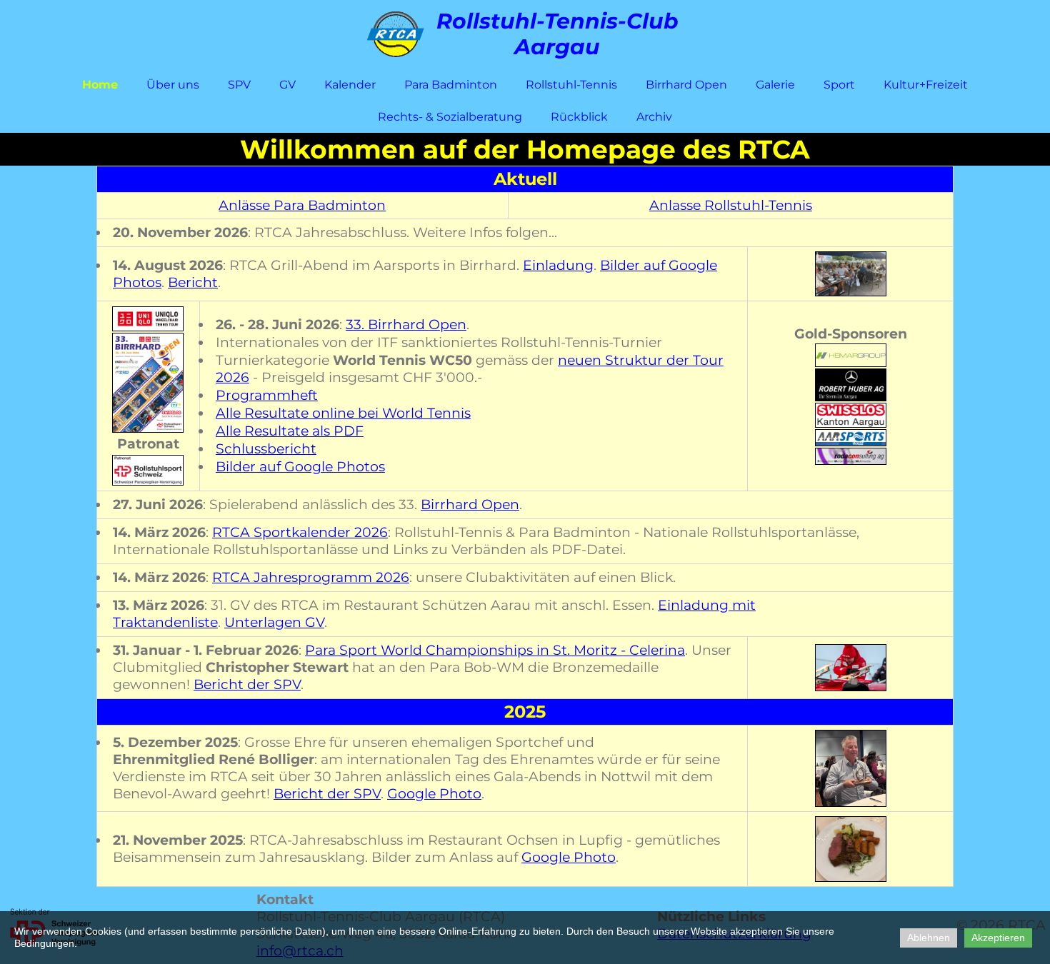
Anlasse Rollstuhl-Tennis (730, 205)
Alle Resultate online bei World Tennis (343, 413)
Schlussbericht (266, 449)
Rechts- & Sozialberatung (450, 117)
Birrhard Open (686, 84)
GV (287, 84)
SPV (239, 84)
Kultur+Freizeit (926, 84)
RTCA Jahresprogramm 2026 (310, 577)
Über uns (172, 84)
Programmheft (267, 395)
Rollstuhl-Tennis (571, 84)
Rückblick (579, 117)
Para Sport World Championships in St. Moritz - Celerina (495, 650)
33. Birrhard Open (406, 324)
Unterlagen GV (274, 622)
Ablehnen (928, 937)
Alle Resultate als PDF (290, 431)
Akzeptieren (998, 937)
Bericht (193, 282)
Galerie (775, 84)
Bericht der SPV (247, 684)
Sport (839, 84)
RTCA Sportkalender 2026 (300, 532)
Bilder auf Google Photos (300, 466)
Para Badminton (450, 84)
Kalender (350, 84)
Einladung (558, 265)
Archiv (654, 117)
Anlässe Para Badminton (302, 205)
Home (100, 84)
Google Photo (434, 793)
